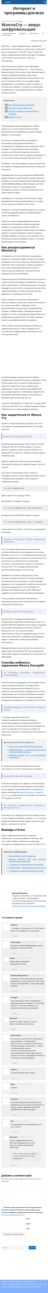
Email (28, 1224)
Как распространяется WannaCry (22, 105)
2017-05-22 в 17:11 (25, 1018)
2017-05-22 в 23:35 (23, 1084)
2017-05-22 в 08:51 (28, 942)
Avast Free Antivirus (27, 792)
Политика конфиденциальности (12, 1284)
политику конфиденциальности (12, 1215)
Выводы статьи (15, 117)
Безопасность (34, 33)
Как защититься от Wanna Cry (20, 108)
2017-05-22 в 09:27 (36, 975)
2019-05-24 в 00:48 (23, 958)
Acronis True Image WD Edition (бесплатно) (25, 746)
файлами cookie (21, 1287)
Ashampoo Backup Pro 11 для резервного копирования (27, 756)
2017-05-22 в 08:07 (25, 925)
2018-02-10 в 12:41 (22, 1121)
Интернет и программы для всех (24, 10)
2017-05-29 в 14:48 (26, 1099)
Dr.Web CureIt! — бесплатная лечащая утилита (27, 867)
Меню (8, 2)
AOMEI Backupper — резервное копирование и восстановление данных (27, 751)
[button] (45, 2)
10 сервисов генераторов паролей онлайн (26, 871)
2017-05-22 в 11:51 (26, 997)
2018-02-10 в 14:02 (25, 1137)
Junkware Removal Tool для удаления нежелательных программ (27, 860)
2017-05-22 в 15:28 (29, 1035)
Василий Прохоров (9, 33)
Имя (28, 1219)
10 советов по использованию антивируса (26, 864)
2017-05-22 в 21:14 (25, 1069)
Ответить (15, 936)
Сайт (28, 1229)
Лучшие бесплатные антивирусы (22, 856)
